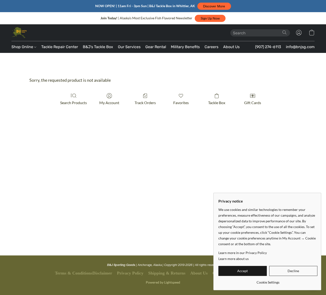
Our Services (129, 47)
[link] (267, 280)
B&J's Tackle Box (98, 47)
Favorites (181, 102)
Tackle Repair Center (59, 47)
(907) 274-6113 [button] (268, 47)
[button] (214, 6)
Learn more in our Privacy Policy (242, 253)
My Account (109, 102)
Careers (211, 47)
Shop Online (22, 47)
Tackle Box (216, 102)
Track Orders (145, 102)
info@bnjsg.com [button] (300, 47)
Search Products (73, 102)
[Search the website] (284, 32)
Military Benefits (185, 47)
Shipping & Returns (166, 273)
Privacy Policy (130, 273)
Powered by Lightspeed (163, 282)
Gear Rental (155, 47)
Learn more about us (233, 259)
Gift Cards (252, 102)
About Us (231, 47)
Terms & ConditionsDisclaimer (83, 273)
